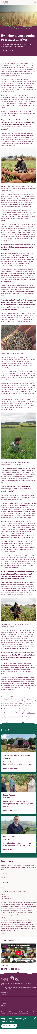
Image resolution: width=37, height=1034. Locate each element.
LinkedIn (3, 1001)
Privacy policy (4, 992)
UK (27, 713)
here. (13, 930)
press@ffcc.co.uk (10, 988)
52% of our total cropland (11, 99)
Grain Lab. (31, 713)
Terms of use (4, 994)
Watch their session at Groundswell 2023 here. (15, 717)
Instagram (3, 1008)
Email (2, 998)
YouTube (3, 1005)
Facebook (3, 1003)
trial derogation (31, 71)
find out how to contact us (18, 987)
